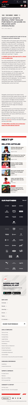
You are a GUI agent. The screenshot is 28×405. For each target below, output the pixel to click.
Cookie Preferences (6, 366)
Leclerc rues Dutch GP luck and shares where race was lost (17, 180)
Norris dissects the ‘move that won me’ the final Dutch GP (18, 155)
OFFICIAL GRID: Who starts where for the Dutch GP (17, 148)
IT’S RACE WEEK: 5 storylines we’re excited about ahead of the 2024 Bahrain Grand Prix (13, 124)
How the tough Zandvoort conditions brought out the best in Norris (17, 189)
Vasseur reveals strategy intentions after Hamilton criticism (17, 164)
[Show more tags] (19, 15)
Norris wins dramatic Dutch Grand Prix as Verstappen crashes (17, 172)
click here (9, 119)
